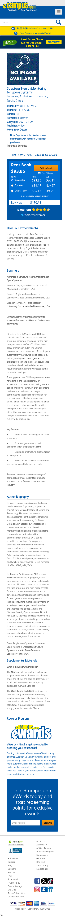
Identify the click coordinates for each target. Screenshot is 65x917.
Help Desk (40, 862)
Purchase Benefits (17, 145)
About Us (40, 841)
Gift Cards (41, 858)
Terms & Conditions (17, 893)
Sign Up (48, 822)
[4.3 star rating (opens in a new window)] (41, 209)
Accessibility (41, 844)
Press (10, 876)
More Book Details (17, 129)
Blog (10, 865)
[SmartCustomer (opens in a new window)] (33, 215)
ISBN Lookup (42, 865)
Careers (11, 862)
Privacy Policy (14, 882)
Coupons (12, 869)
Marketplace (42, 869)
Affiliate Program (44, 848)
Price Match (13, 879)
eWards (11, 872)
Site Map (12, 889)
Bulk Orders (13, 858)
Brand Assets (42, 855)
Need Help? (20, 908)
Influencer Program (45, 851)
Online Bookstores (16, 896)
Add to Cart (46, 168)
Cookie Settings (15, 886)
